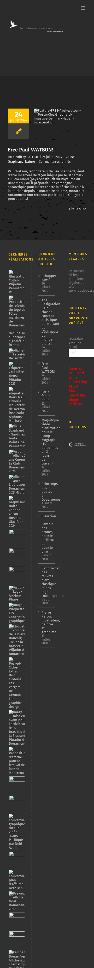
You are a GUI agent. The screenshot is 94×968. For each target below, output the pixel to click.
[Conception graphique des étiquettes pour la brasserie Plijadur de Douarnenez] (18, 727)
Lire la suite (77, 209)
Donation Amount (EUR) (76, 343)
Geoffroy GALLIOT (25, 157)
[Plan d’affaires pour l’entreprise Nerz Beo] (17, 880)
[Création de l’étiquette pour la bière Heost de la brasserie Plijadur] (16, 373)
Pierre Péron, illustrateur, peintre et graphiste (47, 622)
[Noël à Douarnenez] (18, 901)
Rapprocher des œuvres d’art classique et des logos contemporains (47, 582)
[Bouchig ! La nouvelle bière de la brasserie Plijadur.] (18, 640)
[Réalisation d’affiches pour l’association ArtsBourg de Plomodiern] (17, 556)
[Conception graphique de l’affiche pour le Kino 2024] (17, 575)
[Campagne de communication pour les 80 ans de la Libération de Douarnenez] (18, 484)
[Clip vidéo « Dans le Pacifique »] (17, 831)
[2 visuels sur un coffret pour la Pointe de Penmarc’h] (19, 436)
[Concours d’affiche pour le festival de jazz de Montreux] (18, 760)
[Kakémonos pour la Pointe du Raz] (17, 921)
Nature (30, 161)
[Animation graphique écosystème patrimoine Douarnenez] (17, 859)
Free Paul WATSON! (31, 149)
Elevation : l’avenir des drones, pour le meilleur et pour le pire (47, 533)
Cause (70, 157)
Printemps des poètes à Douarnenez (47, 491)
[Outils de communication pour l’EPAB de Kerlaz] (18, 613)
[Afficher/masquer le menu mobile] (83, 8)
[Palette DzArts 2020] (17, 803)
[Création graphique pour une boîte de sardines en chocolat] (17, 511)
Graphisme (16, 161)
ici (70, 275)
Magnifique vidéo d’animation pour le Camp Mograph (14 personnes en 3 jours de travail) (47, 441)
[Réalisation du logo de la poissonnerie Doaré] (17, 784)
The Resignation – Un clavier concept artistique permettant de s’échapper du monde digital (47, 321)
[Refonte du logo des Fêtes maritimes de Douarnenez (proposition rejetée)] (18, 321)
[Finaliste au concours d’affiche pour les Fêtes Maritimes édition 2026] (23, 354)
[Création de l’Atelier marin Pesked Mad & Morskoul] (17, 940)
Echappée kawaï (47, 278)
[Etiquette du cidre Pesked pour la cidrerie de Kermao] (16, 682)
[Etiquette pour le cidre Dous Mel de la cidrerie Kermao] (18, 404)
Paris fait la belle (46, 396)
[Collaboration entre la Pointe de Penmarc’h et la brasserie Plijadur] (17, 282)
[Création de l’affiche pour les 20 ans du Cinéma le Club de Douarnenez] (18, 461)
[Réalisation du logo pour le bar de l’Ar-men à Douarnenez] (16, 593)
